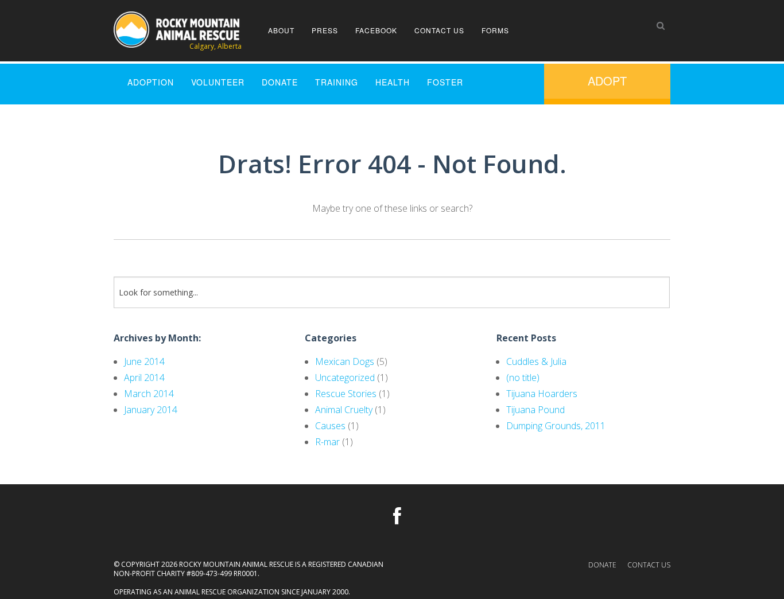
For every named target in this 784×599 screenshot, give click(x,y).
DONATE (280, 82)
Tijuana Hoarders (541, 393)
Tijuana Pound (535, 409)
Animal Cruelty (343, 409)
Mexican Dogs (344, 361)
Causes (330, 425)
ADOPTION (150, 82)
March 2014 (149, 393)
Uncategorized (345, 377)
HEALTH (392, 82)
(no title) (523, 377)
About (281, 30)
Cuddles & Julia (536, 361)
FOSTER (445, 82)
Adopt (607, 80)
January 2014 (150, 409)
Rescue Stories (346, 393)
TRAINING (336, 82)
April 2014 (144, 377)
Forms (495, 30)
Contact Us (439, 30)
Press (325, 30)
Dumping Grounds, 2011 (556, 425)
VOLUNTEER (217, 82)
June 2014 (144, 361)
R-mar (327, 441)
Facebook (376, 30)
